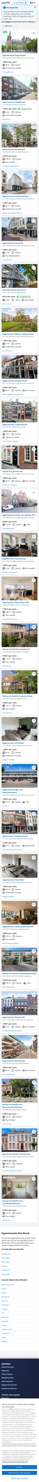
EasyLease (6, 119)
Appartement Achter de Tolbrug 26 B (18, 515)
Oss (3, 1313)
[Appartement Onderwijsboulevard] (19, 913)
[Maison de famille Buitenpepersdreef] (19, 959)
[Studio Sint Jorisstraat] (19, 457)
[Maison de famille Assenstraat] (19, 635)
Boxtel (4, 1289)
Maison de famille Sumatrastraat (17, 696)
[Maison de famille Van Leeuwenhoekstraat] (19, 1187)
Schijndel (5, 1321)
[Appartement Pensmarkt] (19, 1003)
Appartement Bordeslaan (13, 149)
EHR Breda (6, 1220)
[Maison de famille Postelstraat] (19, 1140)
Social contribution (9, 1388)
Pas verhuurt (7, 260)
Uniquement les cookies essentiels (19, 1473)
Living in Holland (8, 760)
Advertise (5, 1371)
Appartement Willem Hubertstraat (18, 334)
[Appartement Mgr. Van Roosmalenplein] (19, 776)
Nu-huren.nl (7, 304)
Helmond (5, 1305)
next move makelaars (10, 441)
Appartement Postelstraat (14, 558)
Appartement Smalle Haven (15, 381)
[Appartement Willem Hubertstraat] (19, 320)
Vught (4, 1337)
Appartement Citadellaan (13, 102)
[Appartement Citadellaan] (19, 88)
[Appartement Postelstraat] (19, 545)
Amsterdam (6, 1254)
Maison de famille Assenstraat (16, 649)
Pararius (6, 3)
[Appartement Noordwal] (19, 729)
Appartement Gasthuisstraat (15, 196)
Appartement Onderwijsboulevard (17, 926)
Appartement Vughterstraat (15, 836)
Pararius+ (5, 1398)
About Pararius (8, 1367)
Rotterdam (6, 1258)
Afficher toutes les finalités (19, 1478)
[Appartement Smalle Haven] (19, 367)
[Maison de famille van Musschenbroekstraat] (19, 1090)
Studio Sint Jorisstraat (12, 471)
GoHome (5, 806)
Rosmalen (5, 1317)
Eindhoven (6, 1270)
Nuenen (5, 1309)
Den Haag (5, 1262)
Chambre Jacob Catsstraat (14, 290)
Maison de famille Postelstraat (16, 1154)
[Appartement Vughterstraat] (19, 822)
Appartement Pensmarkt (13, 1017)
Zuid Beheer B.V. (8, 987)
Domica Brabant (8, 1074)
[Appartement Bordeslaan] (19, 135)
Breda (4, 1293)
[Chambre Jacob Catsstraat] (19, 276)
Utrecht (4, 1266)
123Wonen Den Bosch (10, 166)
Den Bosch (6, 1297)
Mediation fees (7, 1378)
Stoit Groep (6, 666)
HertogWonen (7, 72)
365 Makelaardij (8, 528)
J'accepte (19, 1467)
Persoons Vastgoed (9, 485)
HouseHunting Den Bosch (12, 213)
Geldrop (5, 1301)
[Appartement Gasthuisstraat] (19, 182)
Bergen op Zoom (8, 1285)
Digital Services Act (9, 1385)
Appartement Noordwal (13, 743)
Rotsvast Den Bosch (9, 619)
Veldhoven (6, 1333)
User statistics (7, 1381)
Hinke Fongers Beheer (10, 943)
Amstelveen (6, 1274)
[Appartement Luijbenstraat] (19, 410)
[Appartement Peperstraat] (19, 41)
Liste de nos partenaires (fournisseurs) (14, 1462)
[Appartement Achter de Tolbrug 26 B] (19, 501)
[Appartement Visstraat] (19, 229)
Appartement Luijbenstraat (14, 424)
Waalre (4, 1341)
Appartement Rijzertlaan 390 (15, 602)
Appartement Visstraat (12, 243)
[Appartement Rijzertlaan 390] (19, 588)
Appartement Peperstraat (14, 55)
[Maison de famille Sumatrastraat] (19, 682)
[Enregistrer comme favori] (34, 33)
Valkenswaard (7, 1329)
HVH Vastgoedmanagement (12, 394)
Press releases (7, 1374)
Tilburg (4, 1325)
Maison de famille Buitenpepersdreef (19, 973)
